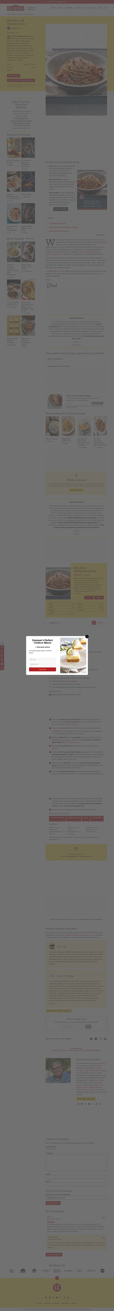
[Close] (87, 636)
